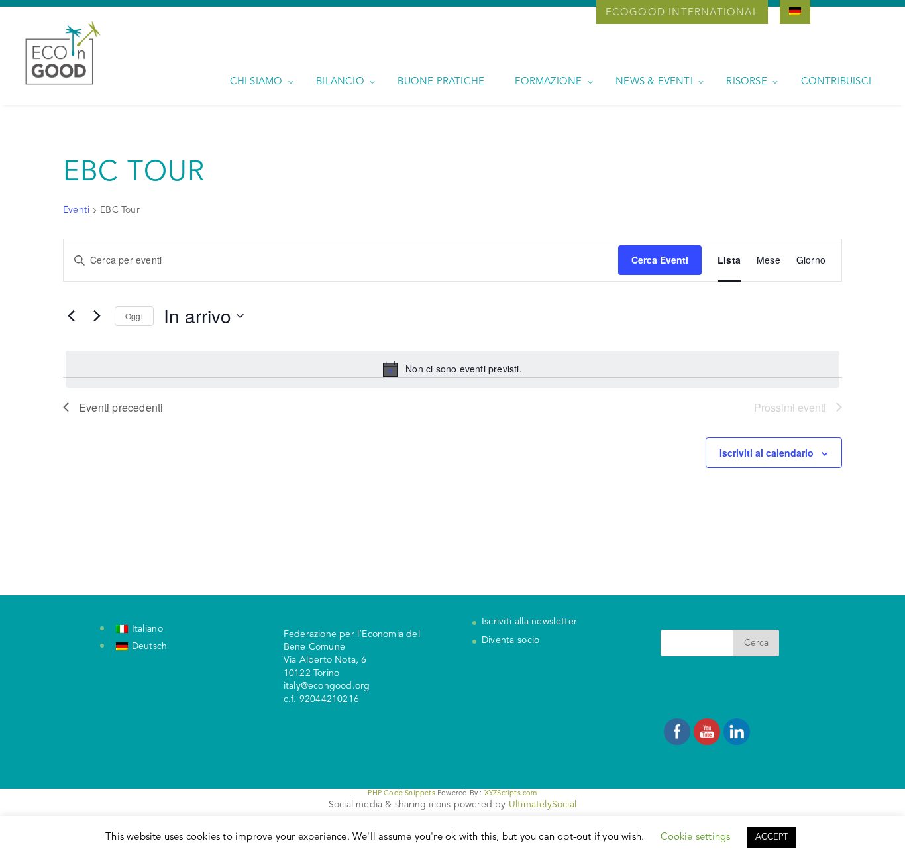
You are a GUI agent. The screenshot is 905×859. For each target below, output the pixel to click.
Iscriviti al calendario (766, 452)
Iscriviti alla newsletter (530, 621)
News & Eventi (654, 82)
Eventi (76, 210)
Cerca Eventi (659, 259)
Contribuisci (836, 82)
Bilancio (340, 82)
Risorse (746, 82)
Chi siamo (256, 82)
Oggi (134, 315)
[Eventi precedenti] (71, 316)
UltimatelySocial (542, 804)
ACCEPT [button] (771, 837)
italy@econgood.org (327, 686)
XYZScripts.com (510, 793)
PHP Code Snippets (401, 793)
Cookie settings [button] (696, 837)
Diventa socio (511, 640)
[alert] (452, 369)
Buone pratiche (441, 82)
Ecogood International (682, 13)
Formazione (548, 82)
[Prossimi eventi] (97, 316)
